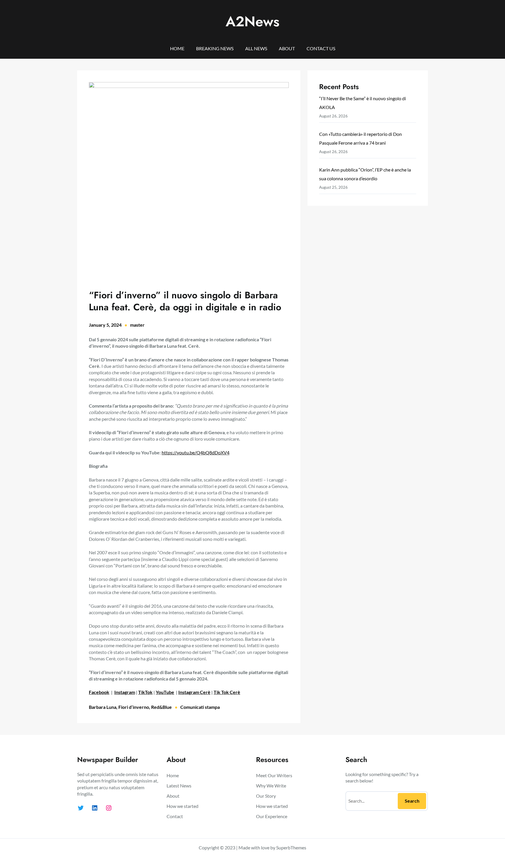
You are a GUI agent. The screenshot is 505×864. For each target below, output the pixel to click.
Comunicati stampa (200, 707)
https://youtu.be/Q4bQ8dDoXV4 (195, 452)
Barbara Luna (102, 707)
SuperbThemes (291, 847)
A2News (252, 21)
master (137, 325)
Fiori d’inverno (133, 707)
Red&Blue (161, 707)
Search (412, 801)
